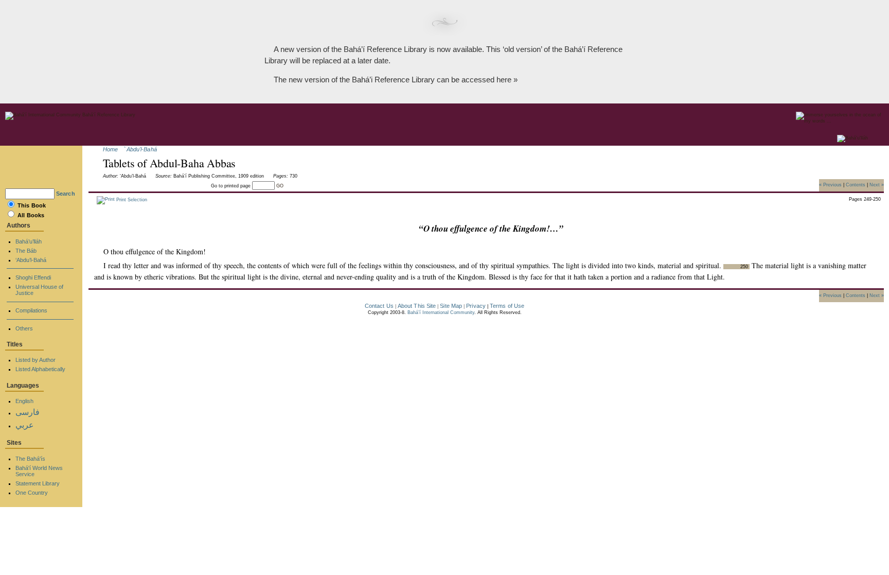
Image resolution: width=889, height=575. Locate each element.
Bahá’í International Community (440, 312)
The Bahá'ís (30, 459)
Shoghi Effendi (33, 277)
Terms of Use (507, 306)
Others (24, 328)
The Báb (26, 251)
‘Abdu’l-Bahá (30, 260)
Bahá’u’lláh (28, 241)
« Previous (830, 184)
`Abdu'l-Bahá (140, 149)
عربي (24, 425)
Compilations (31, 310)
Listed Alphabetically (40, 369)
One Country (31, 493)
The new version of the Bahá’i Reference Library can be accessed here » (396, 79)
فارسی (27, 412)
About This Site (417, 306)
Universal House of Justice (39, 290)
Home (110, 149)
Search (65, 193)
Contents (855, 184)
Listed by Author (35, 360)
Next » (876, 184)
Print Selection (131, 199)
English (24, 401)
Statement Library (37, 483)
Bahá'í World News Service (39, 471)
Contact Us (379, 306)
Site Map (451, 306)
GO (279, 185)
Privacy (476, 306)
